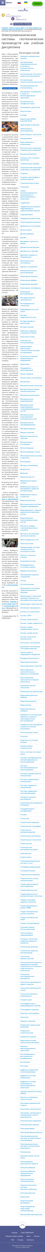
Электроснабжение (27, 1168)
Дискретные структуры (29, 251)
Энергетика (24, 1197)
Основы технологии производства (28, 638)
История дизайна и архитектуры (27, 322)
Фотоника (24, 1066)
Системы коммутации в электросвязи (29, 780)
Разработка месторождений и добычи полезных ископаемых (31, 727)
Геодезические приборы (29, 164)
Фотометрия (25, 1062)
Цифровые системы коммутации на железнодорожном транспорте (28, 1085)
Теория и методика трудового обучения (28, 901)
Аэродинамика (26, 138)
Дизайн (23, 238)
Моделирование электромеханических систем (28, 520)
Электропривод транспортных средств (29, 1163)
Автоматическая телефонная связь (27, 103)
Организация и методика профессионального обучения (30, 590)
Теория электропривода (29, 923)
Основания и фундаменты (30, 608)
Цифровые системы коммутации (28, 1077)
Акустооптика (25, 111)
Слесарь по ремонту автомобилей (28, 798)
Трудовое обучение (27, 1021)
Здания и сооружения (28, 267)
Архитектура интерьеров (29, 125)
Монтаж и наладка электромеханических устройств (28, 528)
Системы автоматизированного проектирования (29, 768)
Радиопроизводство (28, 701)
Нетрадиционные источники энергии (27, 566)
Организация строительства (31, 604)
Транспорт (24, 1017)
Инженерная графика (28, 280)
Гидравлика (25, 203)
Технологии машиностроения (27, 958)
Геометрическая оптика (29, 183)
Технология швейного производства (29, 995)
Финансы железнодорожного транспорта (28, 1048)
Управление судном (28, 1037)
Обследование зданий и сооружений (29, 576)
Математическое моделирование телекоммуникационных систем (30, 408)
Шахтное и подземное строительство (29, 1098)
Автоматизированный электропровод (29, 87)
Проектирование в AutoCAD (31, 666)
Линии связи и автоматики (31, 378)
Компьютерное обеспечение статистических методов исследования (30, 350)
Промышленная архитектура (31, 691)
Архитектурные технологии (31, 135)
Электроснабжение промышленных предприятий (27, 1173)
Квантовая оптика (27, 337)
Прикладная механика (29, 662)
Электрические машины (29, 1125)
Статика (23, 815)
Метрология (25, 469)
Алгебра (23, 115)
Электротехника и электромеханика (27, 1180)
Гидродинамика (26, 215)
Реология (24, 736)
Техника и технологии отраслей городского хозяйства (28, 941)
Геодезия (24, 173)
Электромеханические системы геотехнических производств (30, 1146)
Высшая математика (28, 154)
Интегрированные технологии (27, 305)
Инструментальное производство (27, 299)
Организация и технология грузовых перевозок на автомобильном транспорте (31, 598)
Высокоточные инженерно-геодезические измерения (31, 149)
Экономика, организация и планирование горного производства (30, 1115)
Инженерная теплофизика (30, 288)
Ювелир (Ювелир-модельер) (31, 1215)
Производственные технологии (28, 687)
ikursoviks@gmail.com (13, 16)
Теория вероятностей (28, 890)
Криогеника (24, 364)
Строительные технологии (30, 840)
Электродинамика (27, 1129)
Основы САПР (25, 616)
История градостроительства (28, 316)
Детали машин (26, 230)
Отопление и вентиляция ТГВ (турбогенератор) (30, 648)
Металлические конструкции (26, 443)
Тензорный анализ (27, 871)
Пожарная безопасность (29, 658)
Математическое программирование (27, 424)
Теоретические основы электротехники (29, 879)
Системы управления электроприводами (28, 792)
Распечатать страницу (22, 24)
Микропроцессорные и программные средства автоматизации (29, 489)
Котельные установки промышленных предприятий (29, 358)
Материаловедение (27, 429)
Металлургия (25, 462)
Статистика (24, 818)
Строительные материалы (30, 836)
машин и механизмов (10, 498)
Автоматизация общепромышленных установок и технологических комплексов (28, 66)
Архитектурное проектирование (26, 130)
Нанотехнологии (26, 544)
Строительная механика (29, 822)
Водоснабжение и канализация (27, 143)
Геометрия (24, 187)
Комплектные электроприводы (27, 342)
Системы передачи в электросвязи (28, 786)
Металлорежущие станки (30, 452)
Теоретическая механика (30, 875)
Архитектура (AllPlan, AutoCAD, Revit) (28, 120)
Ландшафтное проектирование (26, 369)
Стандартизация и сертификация (27, 810)
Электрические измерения (30, 1121)
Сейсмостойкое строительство (26, 747)
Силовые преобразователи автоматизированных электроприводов (31, 760)
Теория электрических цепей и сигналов (29, 913)
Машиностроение (27, 432)
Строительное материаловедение (27, 831)
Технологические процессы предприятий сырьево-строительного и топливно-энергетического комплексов (31, 966)
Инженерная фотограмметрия (26, 293)
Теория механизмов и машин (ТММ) (28, 907)
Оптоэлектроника (27, 584)
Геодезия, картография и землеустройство (30, 178)
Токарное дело (26, 1000)
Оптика (23, 581)
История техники (27, 327)
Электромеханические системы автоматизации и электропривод (30, 1138)
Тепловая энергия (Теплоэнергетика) (27, 928)
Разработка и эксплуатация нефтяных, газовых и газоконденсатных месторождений (31, 718)
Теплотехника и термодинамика (26, 934)
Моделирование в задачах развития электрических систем (30, 512)
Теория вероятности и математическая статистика (31, 895)
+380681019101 (21, 18)
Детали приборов (27, 234)
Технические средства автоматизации (29, 952)
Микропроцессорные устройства (28, 496)
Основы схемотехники (29, 619)
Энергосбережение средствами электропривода (27, 1209)
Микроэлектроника (27, 500)
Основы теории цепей (29, 633)
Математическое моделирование (26, 400)
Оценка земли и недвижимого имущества (30, 653)
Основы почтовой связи (30, 612)
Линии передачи (26, 374)
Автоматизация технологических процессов (31, 81)
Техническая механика (29, 947)
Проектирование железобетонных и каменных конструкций (29, 672)
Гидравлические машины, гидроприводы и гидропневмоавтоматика (30, 209)
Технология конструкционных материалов (27, 976)
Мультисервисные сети (29, 540)
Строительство (26, 844)
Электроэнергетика (27, 1193)
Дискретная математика (29, 247)
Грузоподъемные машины (30, 222)
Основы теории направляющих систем (29, 628)
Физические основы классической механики (29, 1041)
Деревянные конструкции (30, 226)
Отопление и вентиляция (30, 643)
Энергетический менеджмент (26, 1202)
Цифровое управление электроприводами (29, 1071)
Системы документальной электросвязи (30, 775)
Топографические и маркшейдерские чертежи (30, 1005)
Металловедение (27, 448)
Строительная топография (30, 826)
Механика (24, 473)
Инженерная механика (29, 284)
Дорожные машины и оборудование (28, 256)
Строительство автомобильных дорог (29, 848)
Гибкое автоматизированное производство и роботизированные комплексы (28, 195)
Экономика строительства (30, 1109)
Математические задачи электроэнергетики (29, 390)
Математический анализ (30, 395)
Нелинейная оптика (28, 561)
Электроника (25, 1152)
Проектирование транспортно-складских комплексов (29, 680)
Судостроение (25, 853)
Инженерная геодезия (29, 276)
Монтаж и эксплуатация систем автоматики (29, 535)
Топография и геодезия (29, 1010)
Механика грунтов (27, 477)
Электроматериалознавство (31, 1132)
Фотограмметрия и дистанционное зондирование (27, 1056)
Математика (25, 382)
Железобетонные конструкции (27, 262)
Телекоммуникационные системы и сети (30, 862)
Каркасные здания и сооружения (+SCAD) (28, 332)
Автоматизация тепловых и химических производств (31, 75)
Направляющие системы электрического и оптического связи (30, 549)
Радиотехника (25, 705)
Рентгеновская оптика (29, 732)
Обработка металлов (28, 571)
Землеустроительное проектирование (28, 272)
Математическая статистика (31, 386)
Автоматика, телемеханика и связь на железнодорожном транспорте (30, 95)
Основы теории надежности (31, 623)
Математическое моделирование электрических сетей (28, 417)
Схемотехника (25, 857)
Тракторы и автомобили (29, 1013)
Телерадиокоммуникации (30, 867)
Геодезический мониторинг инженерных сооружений (31, 169)
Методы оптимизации (29, 465)
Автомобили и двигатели (30, 107)
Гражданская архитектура (30, 218)
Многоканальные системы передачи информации (30, 505)
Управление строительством (26, 1032)
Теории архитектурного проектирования (29, 885)
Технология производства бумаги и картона (30, 983)
